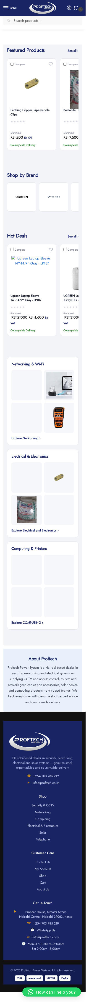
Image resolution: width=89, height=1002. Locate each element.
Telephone (43, 839)
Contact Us (43, 862)
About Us (43, 889)
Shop (42, 875)
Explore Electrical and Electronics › (35, 530)
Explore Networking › (25, 438)
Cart (43, 882)
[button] (76, 8)
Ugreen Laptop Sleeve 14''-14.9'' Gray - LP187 (25, 298)
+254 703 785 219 (46, 776)
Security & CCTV (42, 805)
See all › (73, 50)
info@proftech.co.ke (45, 782)
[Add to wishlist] (51, 64)
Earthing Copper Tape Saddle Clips (30, 112)
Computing (42, 819)
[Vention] (53, 197)
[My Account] (69, 8)
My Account (43, 869)
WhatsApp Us (46, 930)
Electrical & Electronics (42, 825)
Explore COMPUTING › (27, 622)
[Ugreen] (21, 197)
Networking (43, 812)
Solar (42, 832)
